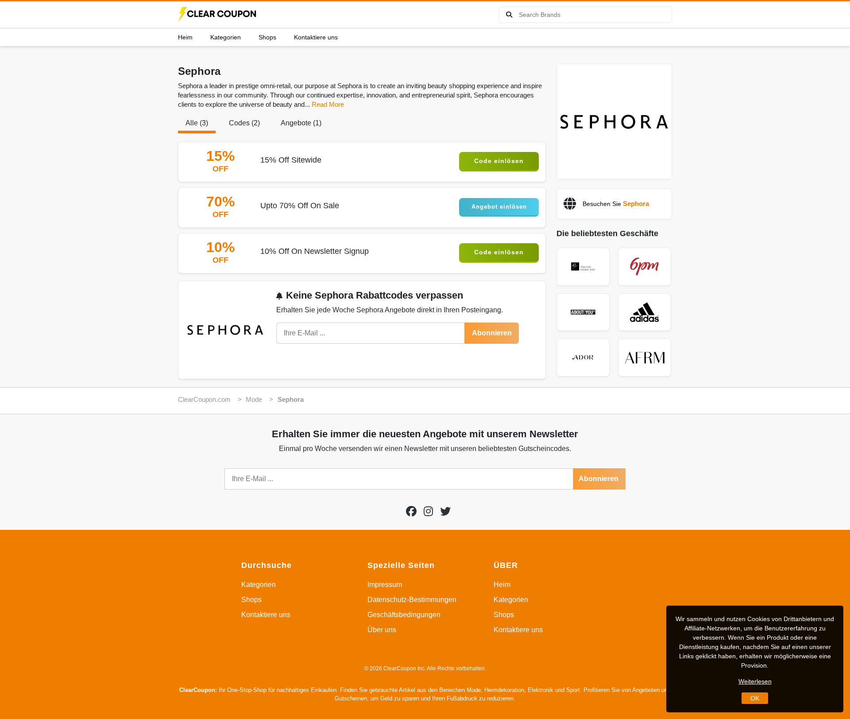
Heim (185, 37)
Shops (267, 37)
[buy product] (509, 15)
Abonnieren (492, 333)
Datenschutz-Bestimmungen (411, 599)
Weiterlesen (755, 681)
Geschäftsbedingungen (403, 614)
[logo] (218, 14)
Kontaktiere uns (316, 37)
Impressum (384, 584)
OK (754, 698)
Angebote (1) (301, 123)
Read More (328, 104)
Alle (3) (196, 123)
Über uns (381, 629)
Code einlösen (499, 160)
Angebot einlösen (499, 206)
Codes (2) (244, 123)
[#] (411, 511)
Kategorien (225, 37)
